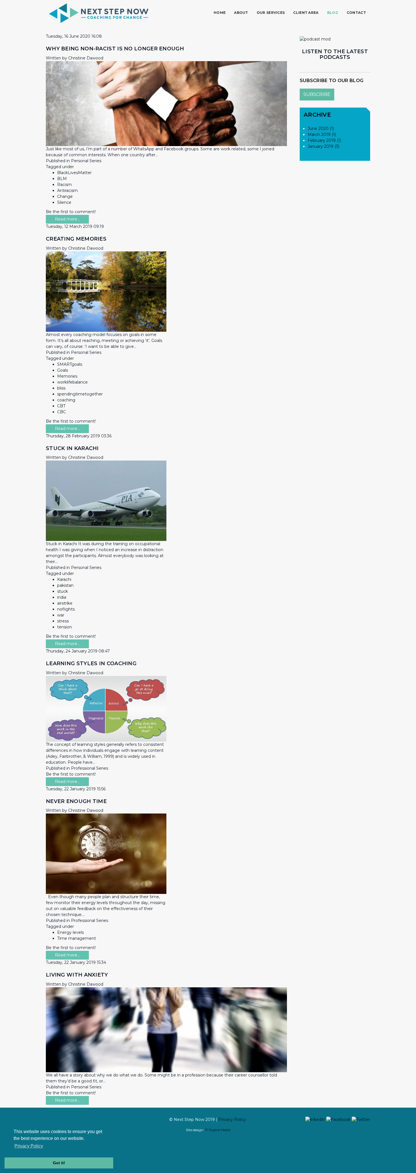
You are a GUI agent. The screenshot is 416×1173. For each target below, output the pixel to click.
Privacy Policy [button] (28, 1146)
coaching (66, 400)
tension (64, 627)
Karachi (64, 579)
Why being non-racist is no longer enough (115, 49)
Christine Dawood (85, 58)
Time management (76, 938)
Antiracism (67, 190)
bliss (61, 388)
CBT (61, 405)
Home (220, 12)
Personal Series (86, 160)
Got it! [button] (59, 1163)
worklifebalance (72, 382)
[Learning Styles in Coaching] (106, 708)
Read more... (67, 219)
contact (356, 12)
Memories (67, 376)
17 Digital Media (217, 1130)
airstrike (64, 603)
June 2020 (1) (321, 128)
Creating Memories (76, 239)
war (60, 615)
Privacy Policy (232, 1119)
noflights (66, 609)
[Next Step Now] (98, 13)
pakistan (65, 585)
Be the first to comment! (71, 211)
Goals (62, 370)
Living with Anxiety (77, 975)
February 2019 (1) (324, 140)
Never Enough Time (76, 801)
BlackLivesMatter (74, 172)
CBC (61, 411)
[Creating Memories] (106, 291)
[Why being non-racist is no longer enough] (166, 103)
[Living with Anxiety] (166, 1029)
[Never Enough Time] (106, 853)
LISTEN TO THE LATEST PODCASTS (335, 54)
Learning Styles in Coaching (91, 663)
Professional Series (89, 768)
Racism (64, 184)
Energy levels (70, 932)
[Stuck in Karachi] (106, 500)
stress (63, 621)
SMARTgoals (69, 364)
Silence (64, 202)
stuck (62, 591)
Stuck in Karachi (72, 448)
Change (65, 196)
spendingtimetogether (80, 394)
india (61, 597)
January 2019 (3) (323, 146)
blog (332, 12)
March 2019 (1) (322, 134)
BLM (62, 178)
